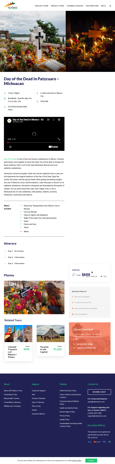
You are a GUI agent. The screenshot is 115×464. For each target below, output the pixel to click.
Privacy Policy (65, 416)
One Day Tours (41, 6)
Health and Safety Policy (69, 408)
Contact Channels (38, 398)
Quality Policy (65, 420)
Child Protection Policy (68, 391)
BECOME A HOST (99, 392)
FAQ (33, 395)
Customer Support (39, 391)
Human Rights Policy (67, 412)
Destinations (92, 6)
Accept (91, 460)
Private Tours (57, 6)
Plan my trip (36, 406)
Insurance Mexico (38, 414)
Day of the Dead (10, 159)
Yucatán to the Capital (44, 349)
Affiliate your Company (12, 406)
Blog (103, 6)
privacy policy (76, 460)
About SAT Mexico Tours (13, 391)
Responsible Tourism (11, 398)
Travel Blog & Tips (10, 395)
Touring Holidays (75, 6)
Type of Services (38, 402)
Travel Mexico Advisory (12, 402)
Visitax (34, 410)
